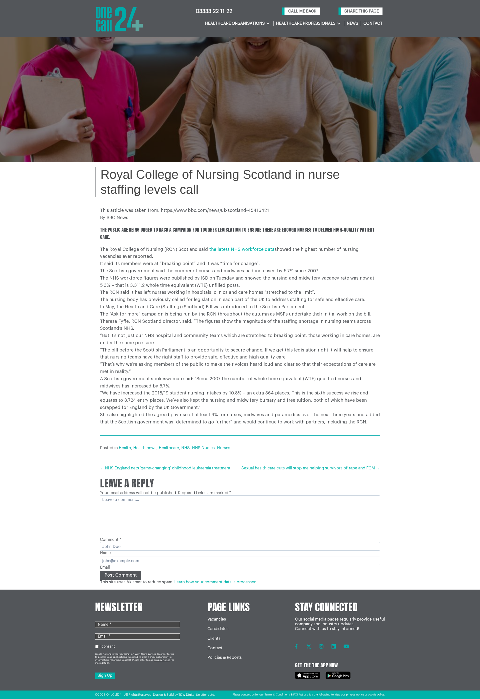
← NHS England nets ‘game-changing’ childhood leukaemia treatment (165, 468)
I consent (107, 646)
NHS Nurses (203, 448)
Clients (214, 639)
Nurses (223, 448)
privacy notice (355, 694)
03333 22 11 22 (214, 11)
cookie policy (376, 694)
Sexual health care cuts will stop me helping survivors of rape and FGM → (311, 468)
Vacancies (217, 619)
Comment (110, 540)
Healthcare (169, 448)
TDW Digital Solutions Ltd (196, 694)
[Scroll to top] (465, 682)
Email (105, 567)
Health (125, 448)
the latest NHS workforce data (241, 249)
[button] (301, 11)
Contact (215, 648)
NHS (185, 448)
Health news (144, 448)
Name (105, 553)
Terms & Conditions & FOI (281, 694)
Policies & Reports (225, 658)
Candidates (218, 629)
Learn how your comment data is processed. (216, 582)
